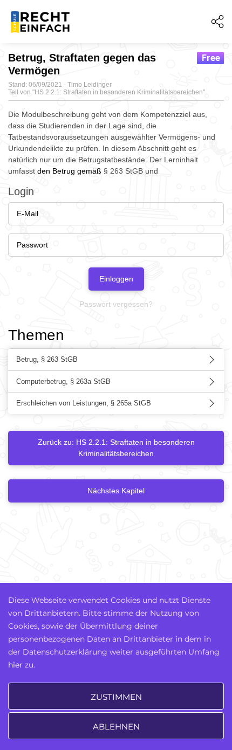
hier (15, 665)
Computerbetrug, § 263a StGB (63, 381)
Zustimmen (116, 697)
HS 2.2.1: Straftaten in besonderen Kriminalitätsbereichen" (120, 92)
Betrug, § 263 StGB (47, 359)
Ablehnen (116, 726)
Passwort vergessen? (116, 304)
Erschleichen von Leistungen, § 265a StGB (83, 403)
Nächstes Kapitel (116, 490)
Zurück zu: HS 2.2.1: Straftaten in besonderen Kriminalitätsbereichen (116, 448)
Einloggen (116, 278)
